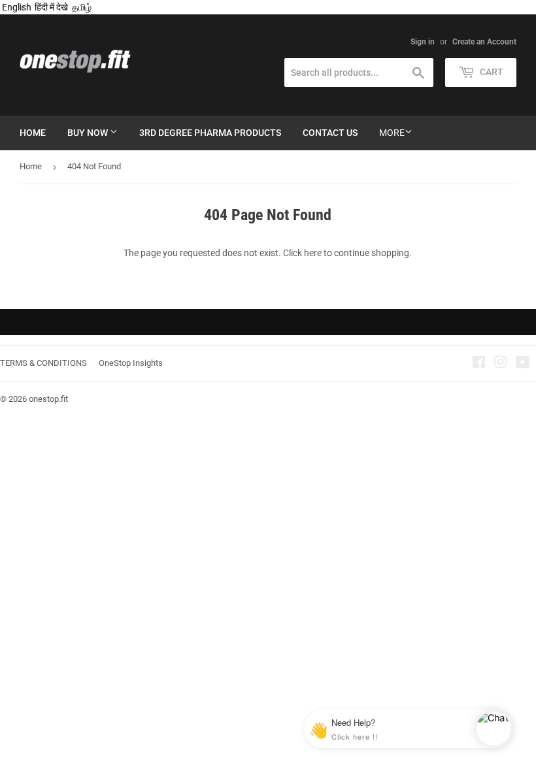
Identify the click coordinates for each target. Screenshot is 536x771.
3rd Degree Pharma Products (210, 132)
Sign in (422, 41)
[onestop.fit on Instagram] (500, 364)
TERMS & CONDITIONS (43, 363)
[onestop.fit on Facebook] (479, 364)
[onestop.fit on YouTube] (522, 364)
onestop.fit (48, 399)
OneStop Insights (131, 363)
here (313, 253)
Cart (490, 72)
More (392, 132)
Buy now (88, 132)
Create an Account (484, 41)
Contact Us (330, 132)
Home (33, 132)
